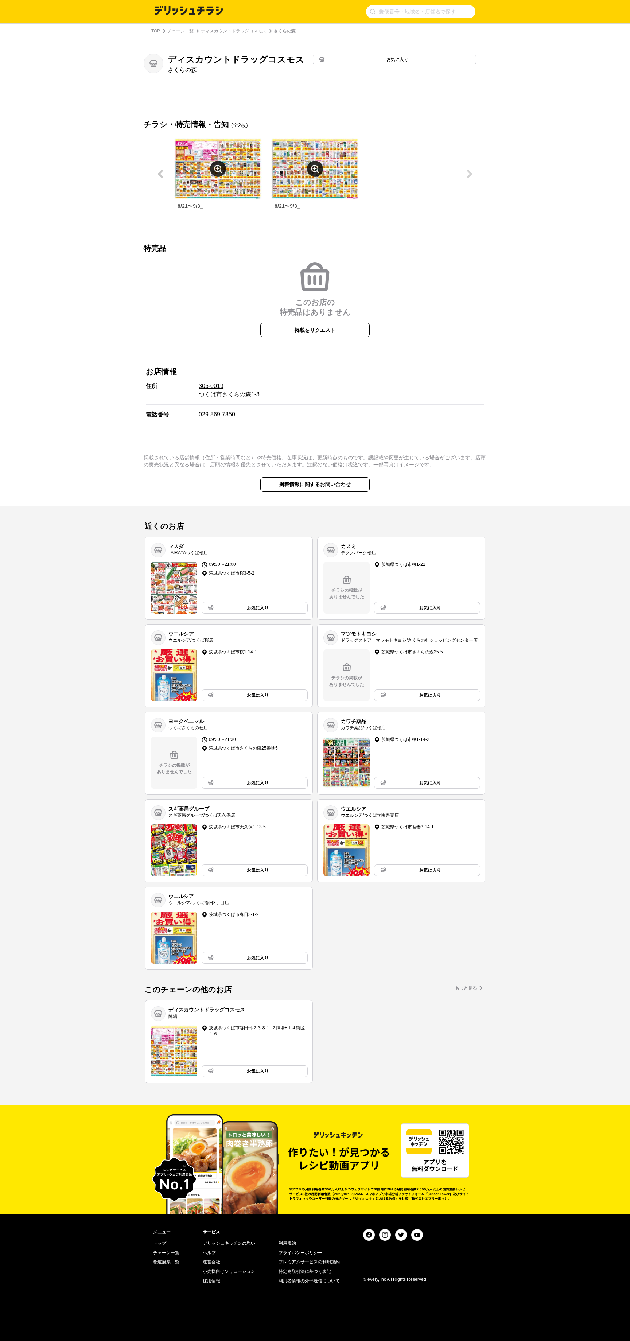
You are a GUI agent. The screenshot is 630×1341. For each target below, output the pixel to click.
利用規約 (287, 1243)
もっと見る (466, 988)
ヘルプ (209, 1252)
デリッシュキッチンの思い (229, 1243)
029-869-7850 (217, 414)
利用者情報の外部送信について (309, 1280)
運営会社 (211, 1261)
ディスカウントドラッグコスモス (234, 31)
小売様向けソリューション (229, 1271)
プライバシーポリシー (300, 1252)
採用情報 (211, 1280)
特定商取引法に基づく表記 (305, 1271)
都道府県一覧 (166, 1261)
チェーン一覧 (180, 31)
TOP (155, 31)
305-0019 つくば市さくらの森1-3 (229, 390)
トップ (159, 1243)
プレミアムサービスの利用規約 (309, 1261)
